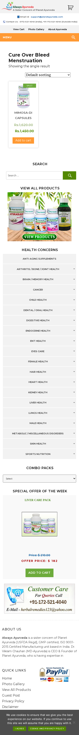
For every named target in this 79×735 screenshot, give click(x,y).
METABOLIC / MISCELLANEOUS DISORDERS (38, 433)
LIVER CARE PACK (38, 500)
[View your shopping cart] (70, 8)
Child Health (38, 300)
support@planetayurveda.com (47, 17)
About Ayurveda (57, 29)
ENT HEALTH (38, 341)
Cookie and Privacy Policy (47, 728)
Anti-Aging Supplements (39, 259)
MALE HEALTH (38, 423)
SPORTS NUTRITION (38, 454)
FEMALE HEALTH (38, 361)
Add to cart (39, 572)
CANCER (38, 289)
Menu (7, 37)
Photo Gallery (36, 29)
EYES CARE (37, 351)
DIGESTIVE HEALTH (37, 320)
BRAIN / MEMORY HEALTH (38, 279)
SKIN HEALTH (38, 443)
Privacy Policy (13, 701)
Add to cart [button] (23, 140)
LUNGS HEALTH (38, 413)
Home (7, 678)
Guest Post (11, 695)
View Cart (18, 29)
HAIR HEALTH (38, 371)
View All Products (16, 690)
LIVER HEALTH (38, 402)
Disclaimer (10, 707)
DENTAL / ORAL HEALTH (37, 310)
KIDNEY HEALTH (37, 392)
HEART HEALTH (38, 382)
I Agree (19, 728)
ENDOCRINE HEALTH (38, 330)
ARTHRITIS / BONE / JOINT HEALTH (38, 269)
